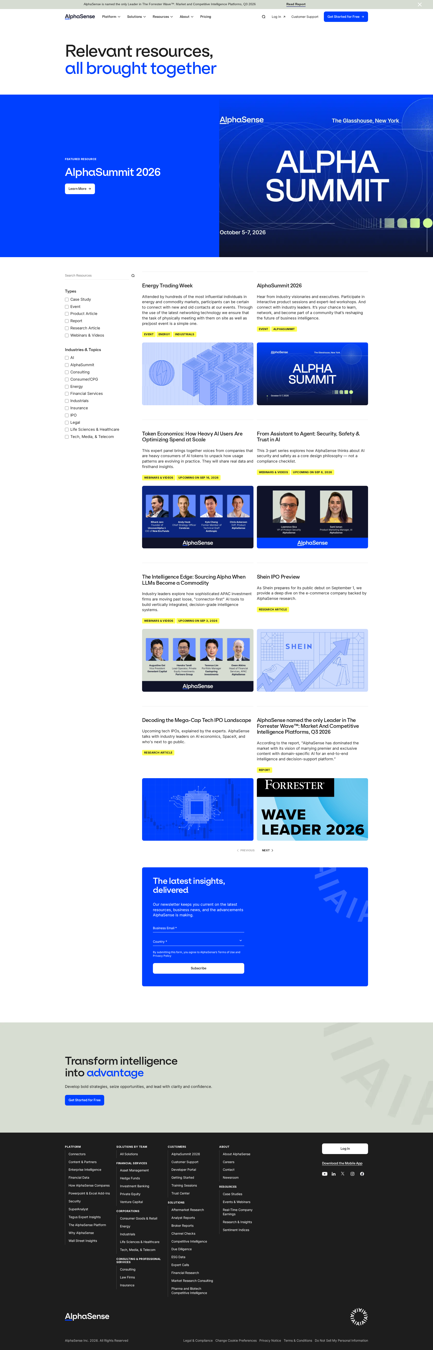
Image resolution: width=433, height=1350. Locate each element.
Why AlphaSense (81, 1233)
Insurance (127, 1285)
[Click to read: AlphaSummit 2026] (312, 373)
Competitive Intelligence (189, 1241)
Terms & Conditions (298, 1340)
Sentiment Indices (236, 1230)
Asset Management (134, 1170)
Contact (229, 1169)
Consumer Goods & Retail (138, 1218)
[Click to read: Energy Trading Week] (197, 373)
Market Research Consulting (192, 1280)
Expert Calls (180, 1265)
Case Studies (232, 1194)
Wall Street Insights (83, 1241)
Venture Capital (131, 1202)
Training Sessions (184, 1185)
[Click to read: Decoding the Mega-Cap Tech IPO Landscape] (197, 809)
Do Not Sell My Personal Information (341, 1340)
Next (266, 850)
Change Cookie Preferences (236, 1340)
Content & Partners (83, 1162)
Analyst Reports (183, 1218)
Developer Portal (183, 1169)
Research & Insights (237, 1222)
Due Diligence (181, 1249)
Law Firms (127, 1277)
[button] (112, 16)
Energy (164, 334)
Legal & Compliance (198, 1340)
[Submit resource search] (133, 276)
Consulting (128, 1269)
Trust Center (180, 1193)
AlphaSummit (284, 329)
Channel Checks (183, 1233)
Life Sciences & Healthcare (139, 1242)
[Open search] (263, 16)
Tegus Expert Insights (85, 1217)
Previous (247, 850)
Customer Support (184, 1162)
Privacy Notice (270, 1340)
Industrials (184, 334)
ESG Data (178, 1257)
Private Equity (130, 1194)
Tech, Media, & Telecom (137, 1250)
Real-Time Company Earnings (238, 1212)
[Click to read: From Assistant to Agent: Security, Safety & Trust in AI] (312, 517)
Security (75, 1201)
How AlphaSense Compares (89, 1185)
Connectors (77, 1154)
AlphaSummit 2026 (185, 1154)
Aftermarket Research (187, 1210)
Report (264, 770)
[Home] (80, 16)
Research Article (273, 609)
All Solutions (129, 1154)
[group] (320, 17)
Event (149, 334)
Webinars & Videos (158, 477)
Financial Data (79, 1177)
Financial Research (185, 1273)
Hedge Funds (130, 1178)
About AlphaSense (236, 1154)
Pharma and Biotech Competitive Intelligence (189, 1291)
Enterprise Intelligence (85, 1169)
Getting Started (182, 1177)
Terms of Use (226, 952)
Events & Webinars (236, 1202)
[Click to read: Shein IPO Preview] (312, 660)
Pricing (205, 17)
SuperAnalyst (78, 1209)
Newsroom (231, 1177)
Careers (228, 1162)
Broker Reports (182, 1225)
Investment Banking (134, 1186)
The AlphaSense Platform (87, 1225)
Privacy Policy (162, 955)
